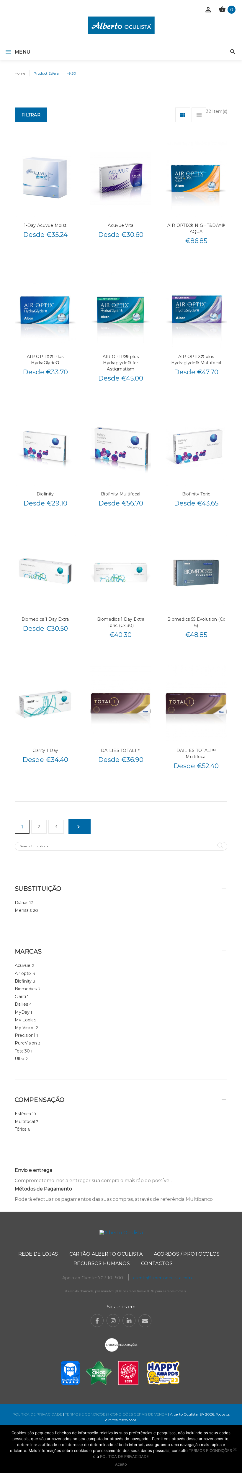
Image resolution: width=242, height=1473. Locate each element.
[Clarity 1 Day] (45, 703)
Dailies (21, 1004)
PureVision (26, 1043)
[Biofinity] (45, 447)
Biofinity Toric (196, 494)
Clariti (20, 996)
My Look (24, 1020)
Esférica (23, 1113)
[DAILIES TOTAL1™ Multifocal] (196, 703)
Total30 (22, 1051)
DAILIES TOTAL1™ (120, 750)
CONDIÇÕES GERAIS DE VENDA (139, 1414)
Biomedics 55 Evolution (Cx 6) (196, 622)
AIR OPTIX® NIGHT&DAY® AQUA (196, 228)
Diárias (21, 902)
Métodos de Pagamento (43, 1189)
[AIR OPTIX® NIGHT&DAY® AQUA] (196, 178)
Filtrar (31, 115)
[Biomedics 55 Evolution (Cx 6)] (196, 572)
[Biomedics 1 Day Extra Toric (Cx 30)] (120, 572)
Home (20, 73)
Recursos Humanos (101, 1263)
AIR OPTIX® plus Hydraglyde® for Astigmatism (121, 363)
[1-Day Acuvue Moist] (45, 178)
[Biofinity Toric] (196, 447)
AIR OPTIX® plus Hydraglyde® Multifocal (196, 359)
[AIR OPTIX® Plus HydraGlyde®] (45, 310)
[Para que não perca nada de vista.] (121, 25)
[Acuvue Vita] (120, 178)
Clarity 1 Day (45, 750)
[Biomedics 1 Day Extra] (45, 572)
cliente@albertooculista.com (162, 1278)
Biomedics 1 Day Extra (45, 619)
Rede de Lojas (38, 1254)
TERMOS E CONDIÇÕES (86, 1414)
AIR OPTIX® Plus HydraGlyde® (45, 359)
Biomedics (26, 988)
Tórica (21, 1129)
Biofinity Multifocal (120, 494)
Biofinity (45, 494)
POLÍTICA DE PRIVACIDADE (37, 1414)
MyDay (22, 1012)
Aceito (121, 1464)
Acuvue (22, 965)
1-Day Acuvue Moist (45, 225)
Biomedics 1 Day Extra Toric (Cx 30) (121, 622)
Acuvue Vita (120, 225)
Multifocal (25, 1121)
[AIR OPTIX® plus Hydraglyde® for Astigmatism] (120, 310)
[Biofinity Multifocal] (120, 447)
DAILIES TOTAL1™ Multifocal (196, 753)
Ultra (19, 1058)
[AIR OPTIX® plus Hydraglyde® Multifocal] (196, 310)
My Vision (25, 1027)
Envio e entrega (33, 1170)
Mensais (23, 910)
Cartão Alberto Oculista (106, 1254)
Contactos (157, 1263)
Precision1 (25, 1035)
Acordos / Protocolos (187, 1254)
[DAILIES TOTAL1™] (120, 703)
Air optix (23, 973)
